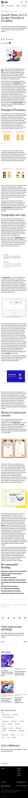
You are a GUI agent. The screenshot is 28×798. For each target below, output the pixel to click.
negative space (19, 237)
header (2, 525)
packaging (4, 728)
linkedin (18, 770)
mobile (3, 723)
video (3, 737)
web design (21, 721)
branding (11, 728)
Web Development (10, 5)
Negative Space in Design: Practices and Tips (12, 593)
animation (4, 730)
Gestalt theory (17, 82)
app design (10, 723)
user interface (13, 721)
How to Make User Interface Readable (10, 588)
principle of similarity (17, 102)
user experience (5, 721)
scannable (7, 353)
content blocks (16, 422)
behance (19, 775)
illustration (13, 734)
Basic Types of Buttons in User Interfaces (11, 590)
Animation (18, 5)
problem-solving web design (7, 717)
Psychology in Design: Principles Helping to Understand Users (11, 574)
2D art (8, 737)
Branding (24, 5)
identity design (18, 728)
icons (22, 424)
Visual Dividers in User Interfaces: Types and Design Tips (14, 583)
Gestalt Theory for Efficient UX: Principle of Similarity (14, 571)
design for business (6, 714)
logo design (15, 714)
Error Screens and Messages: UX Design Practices (13, 580)
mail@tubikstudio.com (21, 782)
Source (2, 143)
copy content (6, 277)
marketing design (12, 730)
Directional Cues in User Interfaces (9, 586)
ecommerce (17, 723)
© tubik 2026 (3, 796)
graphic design (21, 730)
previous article (6, 207)
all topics (3, 5)
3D (18, 734)
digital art (14, 737)
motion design (5, 734)
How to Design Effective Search (8, 577)
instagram (19, 768)
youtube (19, 772)
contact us (4, 763)
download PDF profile (22, 785)
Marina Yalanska (4, 43)
